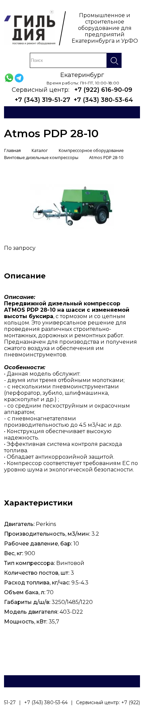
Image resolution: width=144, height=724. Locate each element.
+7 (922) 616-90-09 (103, 89)
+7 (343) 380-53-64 (103, 100)
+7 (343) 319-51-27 (42, 100)
